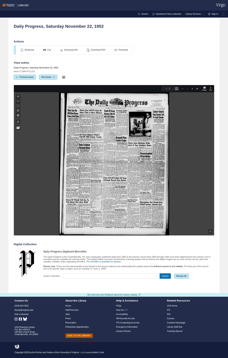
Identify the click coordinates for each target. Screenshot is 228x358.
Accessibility (122, 314)
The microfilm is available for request (103, 262)
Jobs (67, 314)
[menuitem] (143, 14)
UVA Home (172, 306)
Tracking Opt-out (174, 331)
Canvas (170, 318)
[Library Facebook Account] (21, 320)
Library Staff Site (174, 327)
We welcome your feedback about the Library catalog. (112, 295)
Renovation (70, 323)
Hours (68, 306)
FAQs (118, 306)
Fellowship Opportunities (77, 327)
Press (68, 318)
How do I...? (121, 310)
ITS (168, 310)
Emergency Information (127, 327)
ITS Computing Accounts (127, 323)
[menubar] (178, 14)
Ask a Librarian (22, 314)
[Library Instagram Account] (17, 320)
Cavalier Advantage (176, 323)
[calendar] (63, 77)
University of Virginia (69, 352)
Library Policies (123, 331)
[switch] (27, 50)
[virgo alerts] (223, 14)
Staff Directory (72, 310)
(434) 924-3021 (22, 306)
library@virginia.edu (24, 310)
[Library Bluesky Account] (25, 320)
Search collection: (51, 276)
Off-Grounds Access (125, 318)
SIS (168, 314)
